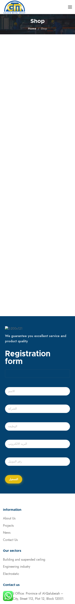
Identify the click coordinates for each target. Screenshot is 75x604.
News (6, 532)
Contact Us (10, 540)
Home (32, 29)
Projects (8, 525)
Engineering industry (16, 566)
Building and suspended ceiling (24, 559)
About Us (9, 518)
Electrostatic (11, 574)
